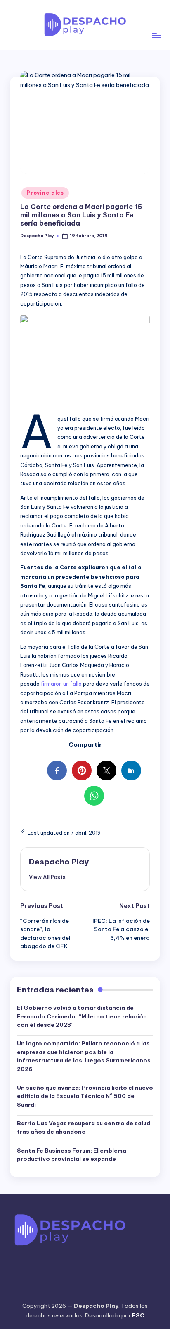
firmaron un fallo (61, 683)
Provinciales (45, 193)
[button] (47, 877)
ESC (138, 1315)
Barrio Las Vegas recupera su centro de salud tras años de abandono (83, 1127)
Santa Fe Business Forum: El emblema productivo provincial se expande (71, 1155)
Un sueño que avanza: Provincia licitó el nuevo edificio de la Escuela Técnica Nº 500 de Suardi (85, 1096)
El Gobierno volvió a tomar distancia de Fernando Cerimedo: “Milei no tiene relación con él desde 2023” (82, 1016)
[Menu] (156, 24)
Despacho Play (59, 862)
